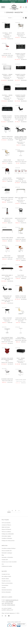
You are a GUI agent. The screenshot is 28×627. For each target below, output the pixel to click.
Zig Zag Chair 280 (21, 397)
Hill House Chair (7, 218)
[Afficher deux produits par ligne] (25, 17)
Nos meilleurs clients (6, 576)
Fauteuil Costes (7, 417)
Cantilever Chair (21, 318)
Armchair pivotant (20, 218)
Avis (3, 564)
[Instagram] (5, 616)
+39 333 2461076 (11, 605)
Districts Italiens (5, 578)
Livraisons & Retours (6, 525)
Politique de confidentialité (8, 534)
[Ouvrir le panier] (26, 7)
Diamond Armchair (7, 378)
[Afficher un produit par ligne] (23, 17)
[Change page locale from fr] (27, 1)
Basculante (20, 33)
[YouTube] (8, 616)
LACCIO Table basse (7, 237)
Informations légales (6, 536)
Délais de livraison (6, 527)
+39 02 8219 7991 (8, 603)
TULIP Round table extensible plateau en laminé (7, 339)
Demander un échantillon (7, 557)
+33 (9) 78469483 (9, 601)
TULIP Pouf (21, 275)
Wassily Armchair (7, 136)
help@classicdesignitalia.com (11, 600)
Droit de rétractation (6, 592)
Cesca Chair (7, 160)
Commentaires (5, 585)
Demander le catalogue (7, 553)
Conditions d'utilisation (7, 538)
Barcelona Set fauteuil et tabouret (7, 297)
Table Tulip (20, 160)
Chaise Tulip (7, 53)
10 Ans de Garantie (6, 522)
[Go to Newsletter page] (20, 7)
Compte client (5, 559)
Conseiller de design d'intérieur (9, 548)
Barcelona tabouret (7, 197)
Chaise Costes (7, 178)
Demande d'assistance (7, 590)
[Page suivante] (19, 510)
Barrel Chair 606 (21, 296)
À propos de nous (6, 574)
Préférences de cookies (7, 566)
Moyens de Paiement (6, 529)
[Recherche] (23, 7)
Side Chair (7, 255)
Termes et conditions (6, 531)
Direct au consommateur (7, 583)
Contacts (4, 587)
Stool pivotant (7, 318)
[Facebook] (2, 616)
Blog (3, 555)
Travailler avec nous (6, 581)
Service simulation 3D (6, 550)
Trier (10, 17)
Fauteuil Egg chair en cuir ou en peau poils (7, 359)
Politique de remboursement (8, 540)
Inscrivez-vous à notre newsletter (9, 562)
